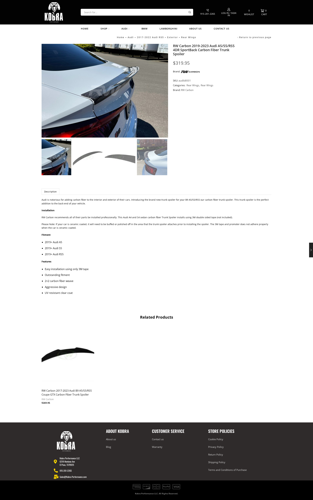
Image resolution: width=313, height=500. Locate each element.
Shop (104, 28)
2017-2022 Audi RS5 (150, 37)
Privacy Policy (216, 447)
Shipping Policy (216, 462)
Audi (124, 28)
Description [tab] (50, 191)
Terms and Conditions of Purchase (227, 469)
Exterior (172, 37)
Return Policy (215, 454)
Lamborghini (168, 28)
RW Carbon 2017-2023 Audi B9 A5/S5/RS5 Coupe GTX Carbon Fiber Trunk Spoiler (67, 392)
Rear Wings (188, 37)
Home (84, 28)
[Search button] (189, 12)
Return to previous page (255, 37)
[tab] (50, 191)
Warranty (157, 447)
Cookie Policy (215, 439)
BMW (145, 28)
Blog (108, 447)
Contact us (221, 28)
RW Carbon (187, 90)
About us (195, 28)
